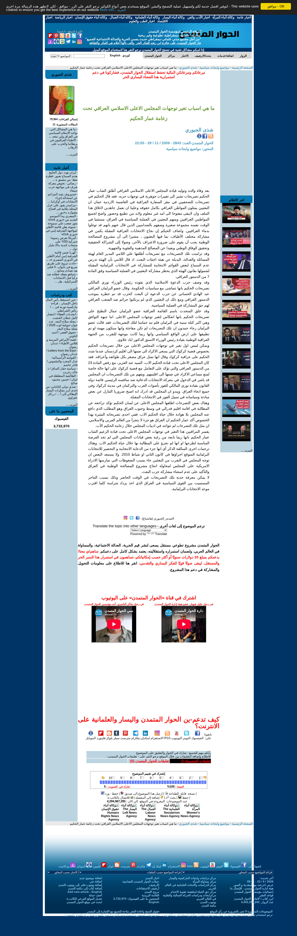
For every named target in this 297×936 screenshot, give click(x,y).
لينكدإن (145, 738)
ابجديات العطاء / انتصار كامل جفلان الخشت (62, 315)
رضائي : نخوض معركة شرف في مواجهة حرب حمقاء (63, 187)
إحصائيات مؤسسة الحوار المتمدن (253, 891)
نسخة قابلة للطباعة (181, 793)
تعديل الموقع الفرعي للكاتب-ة (84, 898)
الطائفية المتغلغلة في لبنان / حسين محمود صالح (63, 379)
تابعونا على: (208, 736)
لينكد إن (157, 866)
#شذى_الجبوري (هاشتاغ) (158, 518)
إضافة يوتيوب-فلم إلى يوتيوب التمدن (80, 885)
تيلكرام (135, 738)
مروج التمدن (151, 891)
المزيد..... (247, 450)
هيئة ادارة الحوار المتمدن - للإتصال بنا (251, 888)
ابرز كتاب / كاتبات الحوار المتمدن (253, 898)
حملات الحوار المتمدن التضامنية (140, 881)
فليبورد (101, 738)
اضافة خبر (96, 881)
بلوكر (109, 738)
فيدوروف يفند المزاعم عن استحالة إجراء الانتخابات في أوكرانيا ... (63, 197)
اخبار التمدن (152, 878)
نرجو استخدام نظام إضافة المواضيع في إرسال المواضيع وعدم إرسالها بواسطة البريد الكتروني (218, 914)
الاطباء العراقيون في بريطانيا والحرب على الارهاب (64, 143)
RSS (167, 738)
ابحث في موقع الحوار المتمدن (84, 902)
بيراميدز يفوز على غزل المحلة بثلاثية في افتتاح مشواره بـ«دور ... (62, 208)
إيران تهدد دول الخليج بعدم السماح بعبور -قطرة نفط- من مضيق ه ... (62, 176)
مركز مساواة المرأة (204, 881)
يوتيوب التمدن (208, 902)
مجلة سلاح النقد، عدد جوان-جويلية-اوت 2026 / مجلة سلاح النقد (62, 325)
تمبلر (116, 738)
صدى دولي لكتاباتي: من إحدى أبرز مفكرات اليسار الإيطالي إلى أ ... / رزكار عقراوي (62, 392)
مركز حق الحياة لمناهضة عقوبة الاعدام (193, 891)
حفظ (185, 797)
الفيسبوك (197, 738)
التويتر (187, 738)
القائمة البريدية (150, 895)
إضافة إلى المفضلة (147, 797)
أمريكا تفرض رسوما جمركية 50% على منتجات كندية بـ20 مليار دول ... (63, 243)
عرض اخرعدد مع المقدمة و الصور (253, 885)
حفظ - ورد (111, 793)
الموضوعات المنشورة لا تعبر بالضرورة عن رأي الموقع (241, 911)
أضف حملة (95, 895)
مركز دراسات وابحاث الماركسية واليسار (192, 878)
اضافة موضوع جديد (90, 878)
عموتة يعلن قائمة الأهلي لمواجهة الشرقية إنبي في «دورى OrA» (62, 230)
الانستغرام (157, 738)
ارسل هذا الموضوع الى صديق (143, 793)
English (154, 902)
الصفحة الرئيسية (242, 67)
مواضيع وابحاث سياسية (214, 67)
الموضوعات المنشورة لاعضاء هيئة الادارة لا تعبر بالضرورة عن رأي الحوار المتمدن (112, 914)
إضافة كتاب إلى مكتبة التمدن (85, 888)
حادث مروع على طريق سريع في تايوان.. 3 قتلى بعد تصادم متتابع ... (62, 267)
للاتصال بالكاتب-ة (119, 797)
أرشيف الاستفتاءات (147, 888)
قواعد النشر (266, 895)
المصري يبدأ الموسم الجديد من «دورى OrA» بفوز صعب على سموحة (63, 219)
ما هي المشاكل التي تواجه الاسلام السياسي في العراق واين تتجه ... (63, 132)
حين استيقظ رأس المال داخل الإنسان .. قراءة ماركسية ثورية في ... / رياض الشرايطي (62, 305)
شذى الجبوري (187, 67)
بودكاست (64, 866)
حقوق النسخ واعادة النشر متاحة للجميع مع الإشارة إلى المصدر (123, 911)
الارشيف (154, 885)
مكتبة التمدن (208, 905)
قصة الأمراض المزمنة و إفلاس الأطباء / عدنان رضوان (62, 343)
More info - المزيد (113, 10)
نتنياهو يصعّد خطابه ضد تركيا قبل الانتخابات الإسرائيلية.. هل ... (62, 277)
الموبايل (91, 738)
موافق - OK (275, 6)
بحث (172, 797)
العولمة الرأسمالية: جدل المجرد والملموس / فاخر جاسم (62, 361)
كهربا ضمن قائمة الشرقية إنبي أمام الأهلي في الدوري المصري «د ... (62, 256)
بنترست (125, 738)
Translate (161, 534)
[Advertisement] (236, 130)
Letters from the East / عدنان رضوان (62, 352)
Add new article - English (84, 891)
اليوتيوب (176, 738)
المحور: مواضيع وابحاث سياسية (189, 149)
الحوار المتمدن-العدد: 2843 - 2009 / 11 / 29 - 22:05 (174, 143)
